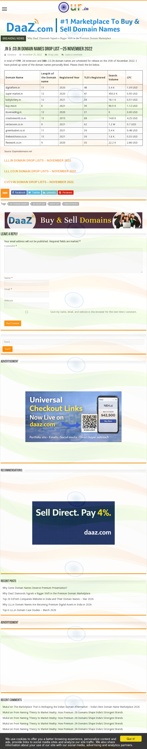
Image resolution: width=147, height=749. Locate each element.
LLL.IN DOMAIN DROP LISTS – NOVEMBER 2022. (38, 160)
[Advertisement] (73, 665)
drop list (54, 204)
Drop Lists (53, 54)
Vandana (11, 54)
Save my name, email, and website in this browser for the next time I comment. (93, 311)
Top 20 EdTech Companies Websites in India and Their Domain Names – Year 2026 (48, 599)
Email (8, 289)
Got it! (131, 738)
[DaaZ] (73, 220)
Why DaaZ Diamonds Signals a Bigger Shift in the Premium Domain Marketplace (69, 38)
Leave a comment (73, 54)
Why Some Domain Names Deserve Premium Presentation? (35, 587)
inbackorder (71, 204)
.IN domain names (19, 204)
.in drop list (39, 204)
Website (8, 300)
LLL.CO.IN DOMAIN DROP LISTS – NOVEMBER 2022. (40, 171)
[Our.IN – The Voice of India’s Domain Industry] (73, 6)
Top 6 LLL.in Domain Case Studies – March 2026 (29, 610)
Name (8, 278)
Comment (10, 246)
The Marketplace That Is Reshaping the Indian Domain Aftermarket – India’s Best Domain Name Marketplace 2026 (77, 706)
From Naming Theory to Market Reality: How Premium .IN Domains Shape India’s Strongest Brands (68, 712)
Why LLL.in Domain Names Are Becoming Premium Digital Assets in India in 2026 (47, 604)
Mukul (6, 706)
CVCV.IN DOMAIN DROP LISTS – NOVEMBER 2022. (39, 182)
